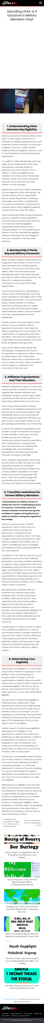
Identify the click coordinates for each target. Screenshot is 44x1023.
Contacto (5, 1014)
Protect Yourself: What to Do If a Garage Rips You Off (32, 822)
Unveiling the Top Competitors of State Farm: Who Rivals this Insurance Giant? (11, 822)
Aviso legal (28, 1014)
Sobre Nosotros (16, 1014)
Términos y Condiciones (20, 1016)
